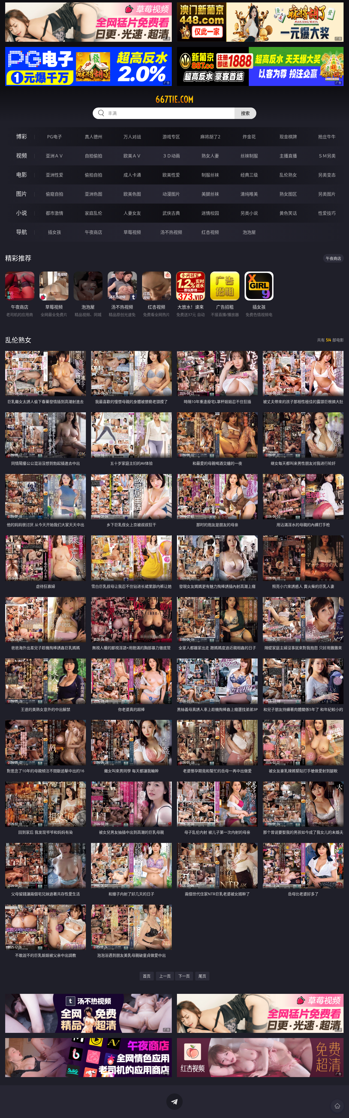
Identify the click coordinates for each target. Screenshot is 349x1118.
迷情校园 (210, 213)
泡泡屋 (249, 232)
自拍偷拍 (93, 156)
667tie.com (174, 99)
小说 (21, 213)
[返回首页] (337, 1106)
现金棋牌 (288, 137)
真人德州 (93, 137)
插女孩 (54, 232)
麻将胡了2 (210, 137)
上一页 (165, 976)
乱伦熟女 (288, 175)
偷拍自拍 (93, 175)
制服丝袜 (210, 175)
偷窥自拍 (54, 194)
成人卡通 (132, 175)
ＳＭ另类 (327, 156)
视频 (21, 155)
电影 (21, 174)
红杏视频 (210, 232)
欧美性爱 (171, 175)
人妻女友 (132, 213)
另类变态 (327, 175)
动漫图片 (171, 194)
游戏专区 (171, 137)
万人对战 (132, 137)
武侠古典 (171, 213)
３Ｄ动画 (171, 156)
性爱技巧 (327, 213)
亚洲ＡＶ (54, 156)
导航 (21, 232)
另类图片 (327, 194)
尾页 (202, 976)
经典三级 (249, 175)
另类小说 (249, 213)
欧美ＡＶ (132, 156)
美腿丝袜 (210, 194)
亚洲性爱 (54, 175)
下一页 (184, 976)
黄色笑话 (288, 213)
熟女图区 (288, 194)
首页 (147, 976)
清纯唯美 (249, 194)
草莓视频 (132, 232)
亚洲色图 (93, 194)
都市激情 (54, 213)
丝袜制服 (249, 156)
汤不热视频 (171, 232)
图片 (21, 194)
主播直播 (288, 156)
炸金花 (249, 137)
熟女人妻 (210, 156)
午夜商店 (93, 232)
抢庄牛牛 (327, 137)
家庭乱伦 (93, 213)
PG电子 (54, 137)
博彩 (21, 136)
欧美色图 (132, 194)
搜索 (245, 113)
